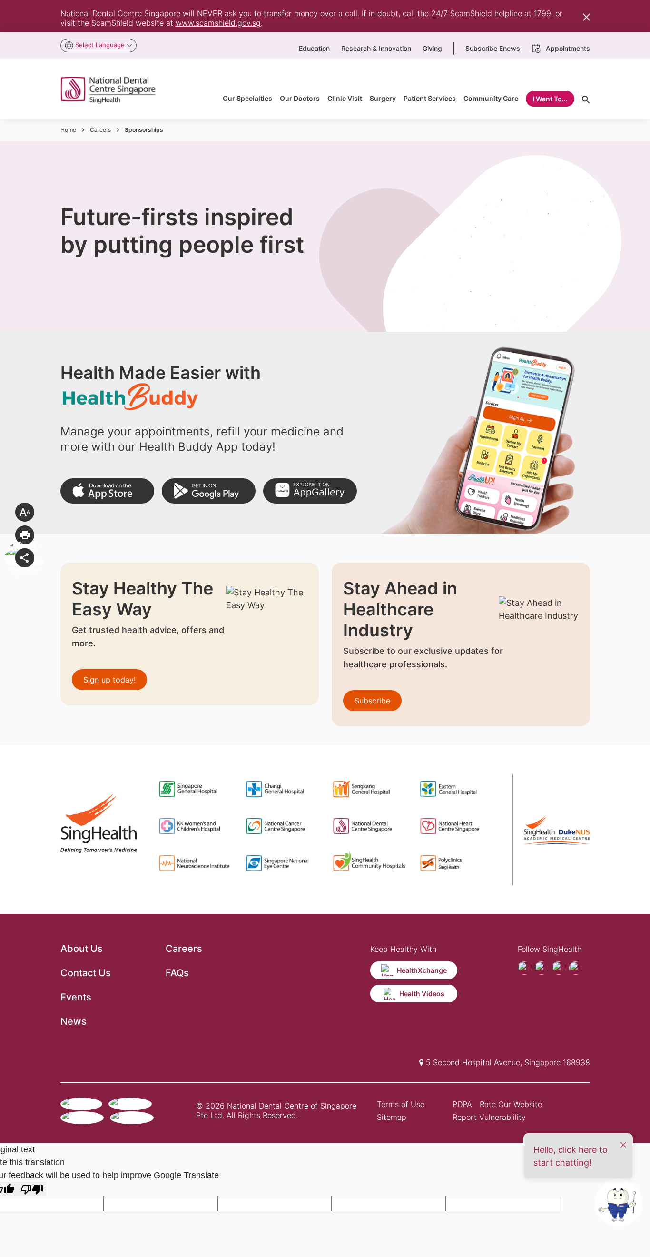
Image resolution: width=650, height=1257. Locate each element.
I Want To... (550, 99)
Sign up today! (109, 679)
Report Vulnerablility (489, 1117)
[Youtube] (541, 968)
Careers (100, 129)
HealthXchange (422, 970)
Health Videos (421, 994)
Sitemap (391, 1117)
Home (68, 129)
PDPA (462, 1104)
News (73, 1021)
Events (75, 997)
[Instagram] (558, 968)
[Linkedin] (575, 968)
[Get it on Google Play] (209, 491)
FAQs (177, 973)
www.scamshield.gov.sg (218, 23)
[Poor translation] (32, 1189)
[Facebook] (524, 968)
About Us (81, 948)
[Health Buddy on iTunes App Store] (107, 491)
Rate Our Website (511, 1104)
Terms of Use (400, 1104)
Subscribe (372, 700)
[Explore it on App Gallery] (310, 491)
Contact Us (85, 973)
